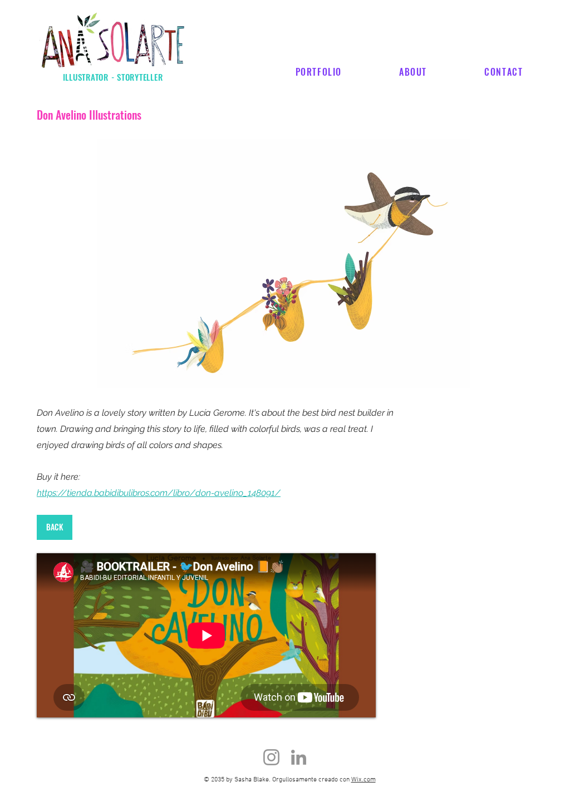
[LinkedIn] (298, 757)
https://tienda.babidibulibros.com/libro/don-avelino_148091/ (159, 493)
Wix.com (363, 780)
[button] (283, 263)
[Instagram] (271, 757)
